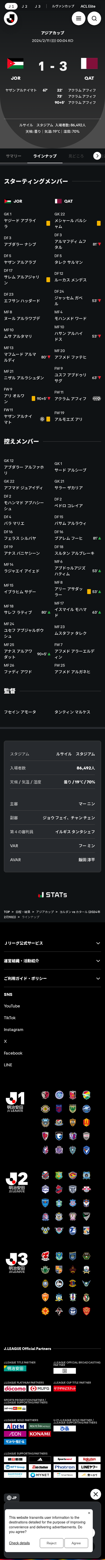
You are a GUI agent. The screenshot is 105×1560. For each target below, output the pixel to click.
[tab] (13, 155)
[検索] (94, 18)
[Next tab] (97, 156)
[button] (78, 18)
